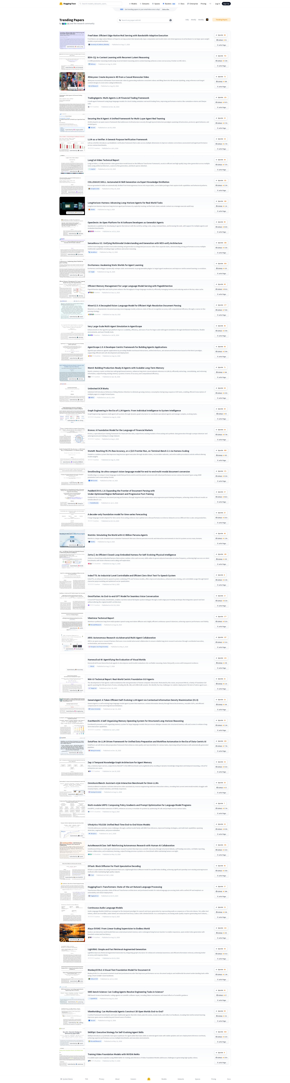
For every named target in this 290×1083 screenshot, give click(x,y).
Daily (187, 20)
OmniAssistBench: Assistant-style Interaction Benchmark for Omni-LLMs (123, 783)
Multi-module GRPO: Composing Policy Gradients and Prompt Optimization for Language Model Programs (139, 805)
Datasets (145, 4)
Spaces (157, 4)
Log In (217, 4)
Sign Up (226, 4)
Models (134, 4)
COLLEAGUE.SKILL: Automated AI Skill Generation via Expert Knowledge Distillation (128, 181)
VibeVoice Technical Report (101, 618)
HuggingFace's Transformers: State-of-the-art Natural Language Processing (125, 886)
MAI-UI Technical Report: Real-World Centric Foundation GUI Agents (121, 679)
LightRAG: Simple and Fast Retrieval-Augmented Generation (117, 949)
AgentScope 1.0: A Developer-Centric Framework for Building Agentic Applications (127, 347)
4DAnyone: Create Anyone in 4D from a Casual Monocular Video (118, 77)
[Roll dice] (170, 20)
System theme (68, 1079)
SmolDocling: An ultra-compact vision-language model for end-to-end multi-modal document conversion (139, 471)
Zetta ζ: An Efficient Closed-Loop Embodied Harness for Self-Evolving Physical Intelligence (132, 554)
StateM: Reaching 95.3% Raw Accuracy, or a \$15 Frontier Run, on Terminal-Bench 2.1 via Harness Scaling (138, 450)
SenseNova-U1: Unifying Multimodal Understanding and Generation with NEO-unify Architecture (135, 243)
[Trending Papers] (207, 19)
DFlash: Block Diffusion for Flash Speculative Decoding (114, 866)
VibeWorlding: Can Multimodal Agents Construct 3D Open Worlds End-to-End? (125, 1011)
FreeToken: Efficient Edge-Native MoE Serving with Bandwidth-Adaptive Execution (128, 35)
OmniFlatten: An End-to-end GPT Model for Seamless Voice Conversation (123, 596)
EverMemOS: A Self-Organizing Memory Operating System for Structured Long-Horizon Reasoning (136, 720)
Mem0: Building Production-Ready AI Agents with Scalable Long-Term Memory (126, 367)
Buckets (170, 4)
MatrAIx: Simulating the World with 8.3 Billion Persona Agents (118, 535)
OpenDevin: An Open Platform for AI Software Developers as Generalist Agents (126, 222)
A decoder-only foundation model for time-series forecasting (117, 514)
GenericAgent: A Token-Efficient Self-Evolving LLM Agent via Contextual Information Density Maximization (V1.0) (143, 699)
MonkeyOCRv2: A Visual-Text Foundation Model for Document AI (119, 969)
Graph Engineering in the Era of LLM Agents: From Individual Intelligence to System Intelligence (134, 410)
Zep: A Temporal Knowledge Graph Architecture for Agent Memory (120, 762)
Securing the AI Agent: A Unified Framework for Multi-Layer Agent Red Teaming (126, 118)
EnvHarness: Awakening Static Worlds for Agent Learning (115, 265)
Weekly (193, 20)
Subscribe (165, 9)
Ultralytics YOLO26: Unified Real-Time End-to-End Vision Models (119, 824)
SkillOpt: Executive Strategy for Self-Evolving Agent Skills (116, 1032)
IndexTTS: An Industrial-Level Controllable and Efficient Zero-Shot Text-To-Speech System (132, 575)
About (117, 1079)
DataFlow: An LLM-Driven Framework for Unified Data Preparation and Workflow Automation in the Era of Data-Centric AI (147, 741)
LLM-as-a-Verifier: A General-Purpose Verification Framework (117, 139)
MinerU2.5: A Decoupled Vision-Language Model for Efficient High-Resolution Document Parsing (134, 305)
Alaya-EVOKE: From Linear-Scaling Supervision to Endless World (119, 928)
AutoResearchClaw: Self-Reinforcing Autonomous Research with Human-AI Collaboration (131, 845)
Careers (133, 1079)
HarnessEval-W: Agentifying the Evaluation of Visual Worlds (117, 659)
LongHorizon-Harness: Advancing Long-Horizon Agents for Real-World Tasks (125, 202)
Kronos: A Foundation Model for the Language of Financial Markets (120, 430)
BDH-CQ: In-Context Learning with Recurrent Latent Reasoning (118, 57)
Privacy (101, 1079)
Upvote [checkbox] (222, 35)
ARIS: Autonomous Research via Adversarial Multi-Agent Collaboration (122, 637)
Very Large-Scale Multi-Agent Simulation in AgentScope (115, 326)
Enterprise (194, 4)
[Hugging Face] (148, 1079)
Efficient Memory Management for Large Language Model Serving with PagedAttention (130, 285)
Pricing (203, 4)
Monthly (201, 20)
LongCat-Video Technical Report (103, 160)
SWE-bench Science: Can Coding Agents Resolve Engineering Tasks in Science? (126, 991)
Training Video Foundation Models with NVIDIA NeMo (114, 1054)
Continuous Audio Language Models (105, 907)
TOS (86, 1079)
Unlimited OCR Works (98, 388)
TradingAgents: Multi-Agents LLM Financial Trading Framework (118, 97)
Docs (182, 4)
